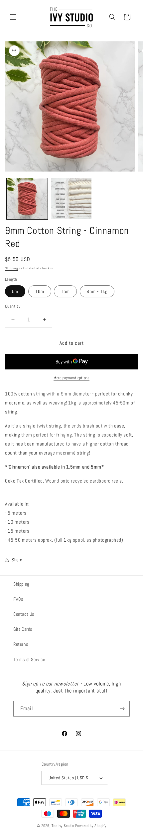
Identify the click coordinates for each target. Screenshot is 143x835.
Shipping (11, 268)
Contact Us (23, 614)
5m (15, 291)
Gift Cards (22, 629)
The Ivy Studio (63, 825)
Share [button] (17, 560)
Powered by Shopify (90, 825)
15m (65, 291)
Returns (20, 644)
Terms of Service (29, 659)
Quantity (12, 306)
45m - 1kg (97, 291)
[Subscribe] (122, 709)
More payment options (71, 377)
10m (39, 291)
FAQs (18, 599)
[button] (13, 17)
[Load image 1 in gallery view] (27, 198)
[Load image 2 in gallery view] (71, 198)
